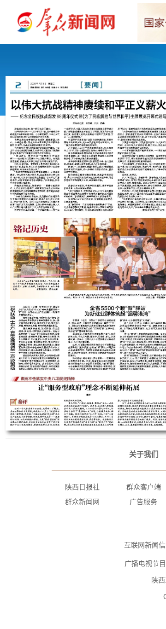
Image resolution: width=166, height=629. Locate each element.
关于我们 (144, 454)
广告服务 (143, 502)
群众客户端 (143, 487)
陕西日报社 (82, 487)
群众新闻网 (82, 502)
